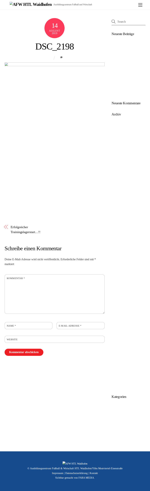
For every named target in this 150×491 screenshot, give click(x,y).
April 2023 (118, 165)
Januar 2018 (119, 370)
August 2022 (119, 187)
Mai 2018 (117, 355)
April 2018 (118, 363)
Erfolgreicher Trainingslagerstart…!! (25, 229)
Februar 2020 (119, 264)
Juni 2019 (117, 292)
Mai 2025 (117, 130)
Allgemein (117, 405)
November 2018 (121, 327)
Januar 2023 (119, 179)
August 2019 (119, 278)
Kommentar (16, 278)
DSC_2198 (54, 46)
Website (12, 339)
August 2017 (119, 384)
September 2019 (121, 271)
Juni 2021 (117, 222)
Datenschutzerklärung (76, 473)
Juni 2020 (117, 257)
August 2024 (119, 144)
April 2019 (118, 306)
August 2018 (119, 341)
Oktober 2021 (120, 208)
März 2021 (118, 236)
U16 (114, 419)
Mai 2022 (117, 193)
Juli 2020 (117, 250)
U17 (114, 427)
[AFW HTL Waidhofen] (31, 4)
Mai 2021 (117, 229)
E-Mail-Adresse (70, 326)
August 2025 (119, 123)
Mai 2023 (117, 158)
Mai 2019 (117, 299)
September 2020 (121, 243)
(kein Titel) (118, 43)
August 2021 (119, 215)
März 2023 (118, 172)
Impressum (57, 473)
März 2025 (118, 137)
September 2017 (121, 377)
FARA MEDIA (86, 477)
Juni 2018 (117, 349)
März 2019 (118, 313)
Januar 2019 (119, 320)
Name (11, 326)
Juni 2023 (117, 151)
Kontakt (94, 473)
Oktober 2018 (120, 334)
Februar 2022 (119, 201)
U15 (114, 412)
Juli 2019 (117, 285)
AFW (49, 57)
